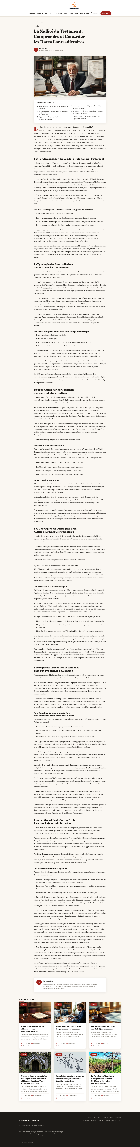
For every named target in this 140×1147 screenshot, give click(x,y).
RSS (119, 1120)
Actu (52, 13)
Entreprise (84, 13)
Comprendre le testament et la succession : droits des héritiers (32, 1028)
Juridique (74, 13)
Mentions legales (111, 1120)
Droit (66, 13)
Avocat (40, 13)
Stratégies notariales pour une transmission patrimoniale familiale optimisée (70, 1078)
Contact (105, 13)
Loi (46, 13)
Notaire (59, 13)
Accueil (32, 13)
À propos (94, 13)
